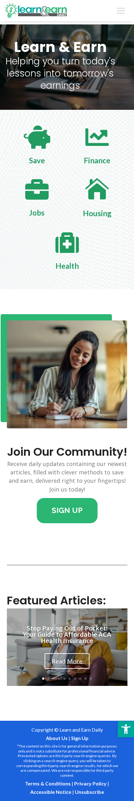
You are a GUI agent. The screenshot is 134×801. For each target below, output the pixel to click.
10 (91, 679)
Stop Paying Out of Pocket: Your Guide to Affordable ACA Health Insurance (67, 634)
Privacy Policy (90, 783)
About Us (57, 738)
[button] (126, 729)
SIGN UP (67, 510)
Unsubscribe (89, 792)
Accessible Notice (50, 792)
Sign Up (80, 738)
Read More (67, 661)
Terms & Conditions (48, 783)
